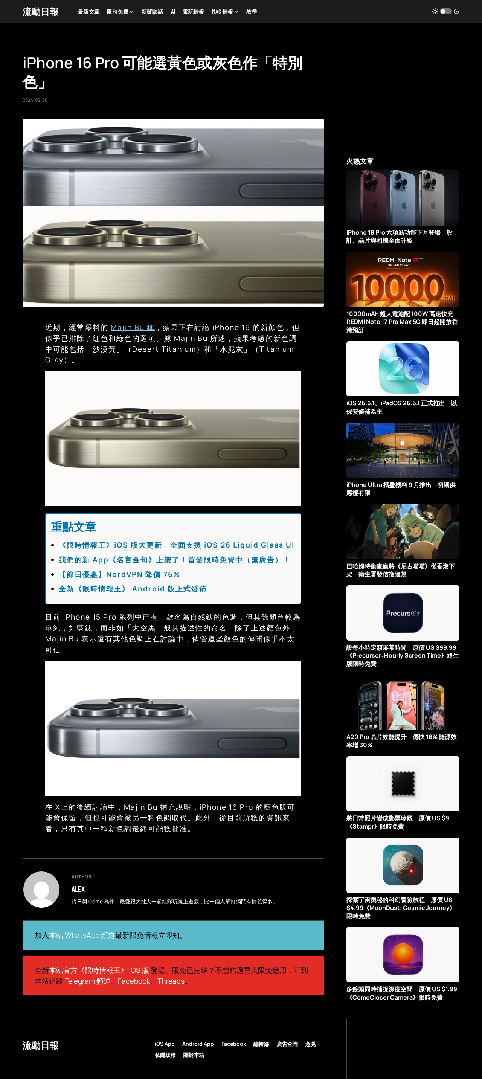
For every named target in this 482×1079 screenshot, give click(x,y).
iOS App (165, 1043)
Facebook (134, 981)
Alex (78, 888)
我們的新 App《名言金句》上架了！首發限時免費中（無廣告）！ (175, 560)
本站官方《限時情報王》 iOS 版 (99, 970)
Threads (171, 981)
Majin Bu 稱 (133, 327)
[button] (445, 11)
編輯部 (261, 1043)
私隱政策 (165, 1054)
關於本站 (193, 1054)
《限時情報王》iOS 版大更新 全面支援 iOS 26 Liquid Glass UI (176, 545)
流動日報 (41, 11)
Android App (198, 1043)
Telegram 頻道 (88, 981)
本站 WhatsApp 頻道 (82, 935)
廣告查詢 (287, 1043)
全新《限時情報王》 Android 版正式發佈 (133, 589)
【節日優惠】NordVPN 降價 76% (119, 574)
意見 (310, 1043)
